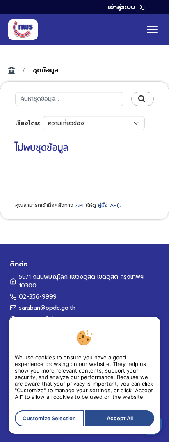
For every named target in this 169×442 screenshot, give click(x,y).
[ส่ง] (142, 99)
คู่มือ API (108, 205)
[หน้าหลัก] (23, 29)
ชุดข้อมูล (45, 70)
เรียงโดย (27, 123)
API (79, 205)
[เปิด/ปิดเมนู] (152, 29)
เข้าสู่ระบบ (121, 7)
